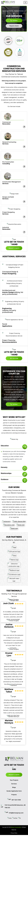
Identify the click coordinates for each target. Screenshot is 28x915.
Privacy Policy (14, 833)
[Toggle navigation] (25, 2)
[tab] (6, 521)
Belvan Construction (16, 827)
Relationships (6, 473)
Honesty (4, 467)
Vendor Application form (14, 791)
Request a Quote (14, 26)
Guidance (4, 479)
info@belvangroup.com (16, 813)
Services (14, 783)
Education (5, 446)
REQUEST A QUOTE (14, 248)
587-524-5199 (14, 358)
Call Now (14, 20)
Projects (14, 794)
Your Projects (14, 780)
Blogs (14, 787)
